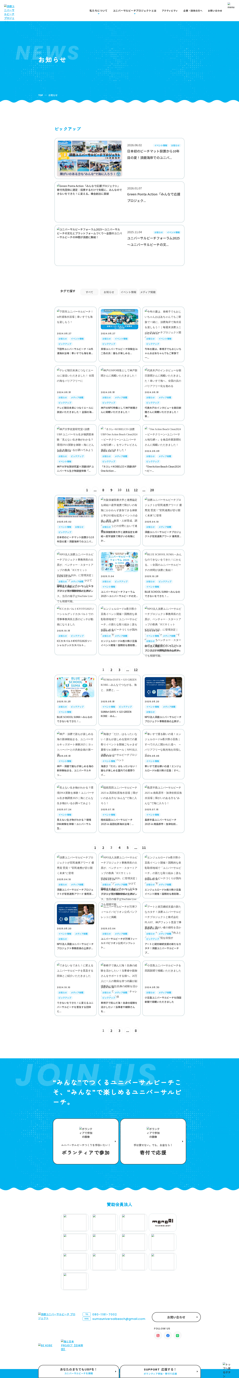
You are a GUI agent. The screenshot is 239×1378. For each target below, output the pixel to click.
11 (128, 490)
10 (119, 489)
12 (136, 490)
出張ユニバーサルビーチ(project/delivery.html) (79, 1371)
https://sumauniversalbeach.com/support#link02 (153, 1141)
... (95, 490)
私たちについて (98, 10)
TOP (40, 95)
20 (152, 490)
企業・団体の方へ (193, 10)
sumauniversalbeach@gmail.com (115, 1319)
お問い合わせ (215, 10)
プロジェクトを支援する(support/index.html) (86, 1141)
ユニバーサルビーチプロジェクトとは (135, 10)
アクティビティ (170, 10)
